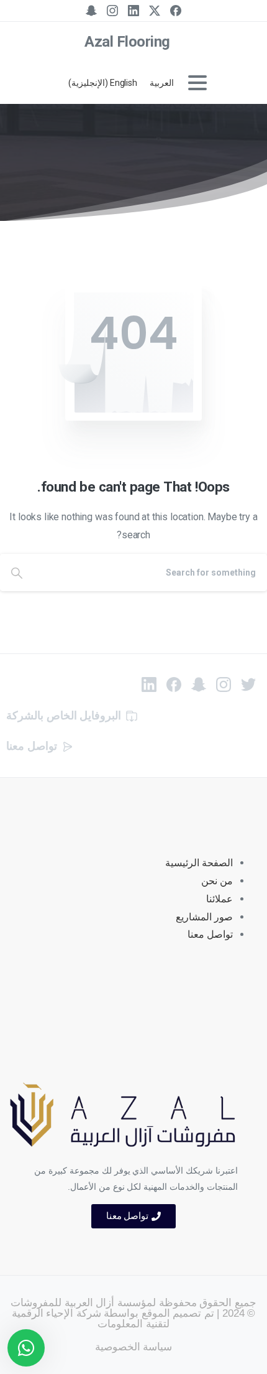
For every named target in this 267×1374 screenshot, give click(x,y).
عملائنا (219, 899)
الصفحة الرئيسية (199, 863)
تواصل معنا (210, 934)
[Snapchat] (91, 10)
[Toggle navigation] (197, 82)
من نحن (217, 881)
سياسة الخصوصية (134, 1347)
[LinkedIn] (133, 10)
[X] (154, 10)
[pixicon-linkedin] (149, 684)
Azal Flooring (127, 41)
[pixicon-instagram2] (223, 684)
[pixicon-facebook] (173, 684)
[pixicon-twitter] (248, 684)
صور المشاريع (204, 917)
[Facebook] (175, 10)
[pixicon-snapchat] (198, 684)
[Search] (17, 572)
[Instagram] (112, 10)
